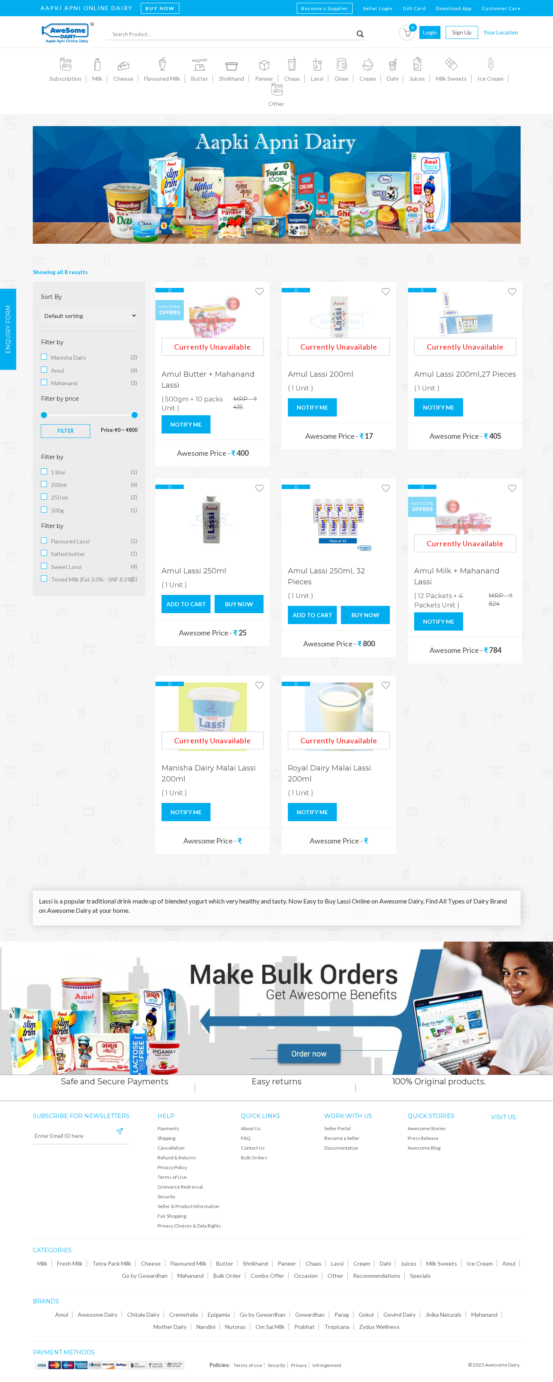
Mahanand (64, 383)
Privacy (299, 1365)
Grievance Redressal (180, 1187)
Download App (454, 8)
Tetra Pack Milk (111, 1263)
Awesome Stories (427, 1128)
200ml (58, 484)
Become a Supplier (324, 8)
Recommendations (376, 1275)
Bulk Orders (254, 1158)
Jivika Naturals (443, 1314)
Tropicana (336, 1326)
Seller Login (378, 8)
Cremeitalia (183, 1314)
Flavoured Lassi (70, 541)
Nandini (205, 1326)
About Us (251, 1128)
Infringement (327, 1365)
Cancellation (171, 1148)
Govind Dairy (399, 1314)
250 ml (59, 497)
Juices (409, 1263)
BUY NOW (239, 604)
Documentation (341, 1148)
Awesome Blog (424, 1148)
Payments (168, 1128)
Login (430, 32)
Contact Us (253, 1148)
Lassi (337, 1263)
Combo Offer (267, 1275)
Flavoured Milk (188, 1263)
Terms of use (248, 1365)
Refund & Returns (176, 1158)
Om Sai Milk (270, 1326)
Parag (341, 1314)
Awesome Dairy (97, 1314)
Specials (420, 1275)
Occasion (306, 1275)
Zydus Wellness (379, 1326)
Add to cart (186, 604)
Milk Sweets (441, 1263)
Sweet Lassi (66, 566)
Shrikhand (255, 1263)
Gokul (366, 1314)
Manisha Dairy (68, 357)
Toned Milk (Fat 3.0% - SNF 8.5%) (92, 579)
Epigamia (219, 1314)
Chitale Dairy (143, 1314)
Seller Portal (337, 1128)
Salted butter (68, 553)
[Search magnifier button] (360, 34)
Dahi (385, 1263)
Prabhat (304, 1326)
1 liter (58, 472)
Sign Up (462, 32)
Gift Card (414, 8)
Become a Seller (341, 1138)
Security (166, 1196)
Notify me (186, 424)
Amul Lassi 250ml (194, 571)
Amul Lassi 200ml (320, 374)
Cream (361, 1263)
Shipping (166, 1138)
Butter (224, 1263)
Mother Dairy (170, 1326)
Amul (57, 370)
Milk (42, 1263)
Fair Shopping (171, 1216)
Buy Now (160, 8)
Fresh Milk (70, 1263)
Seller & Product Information (188, 1206)
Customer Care (501, 8)
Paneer (287, 1263)
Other (335, 1275)
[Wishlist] (259, 292)
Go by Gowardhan (145, 1275)
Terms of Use (172, 1177)
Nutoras (235, 1326)
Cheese (151, 1263)
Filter (65, 431)
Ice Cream (480, 1263)
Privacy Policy (172, 1167)
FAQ (246, 1138)
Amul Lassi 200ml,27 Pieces (465, 374)
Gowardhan (310, 1314)
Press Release (423, 1138)
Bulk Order (227, 1275)
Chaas (313, 1263)
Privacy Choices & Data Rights (189, 1226)
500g (57, 510)
